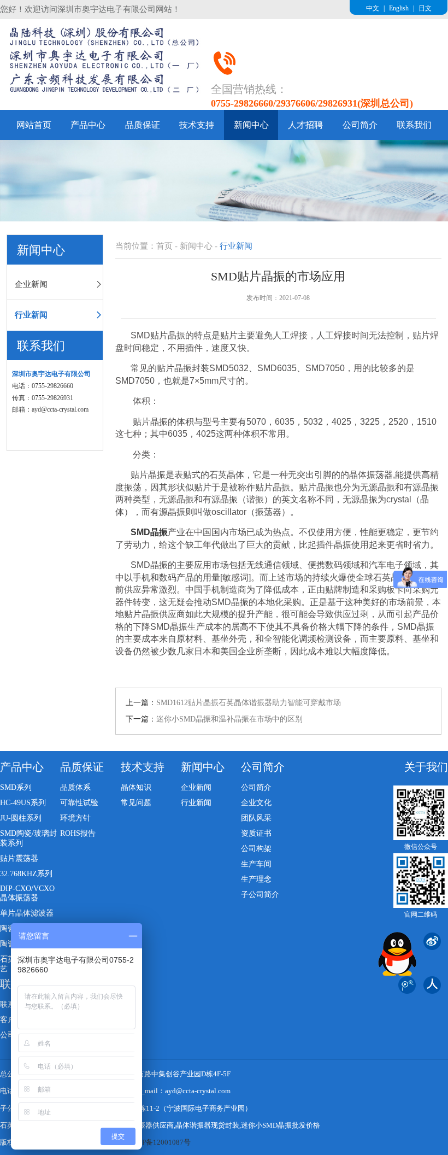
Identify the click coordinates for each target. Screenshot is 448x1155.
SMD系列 (16, 787)
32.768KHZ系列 (26, 874)
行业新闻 (31, 314)
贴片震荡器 (19, 858)
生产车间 (256, 864)
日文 (425, 8)
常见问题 (136, 803)
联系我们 (414, 125)
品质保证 (142, 125)
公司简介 (360, 125)
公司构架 (256, 849)
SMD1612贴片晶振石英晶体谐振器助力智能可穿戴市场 (248, 703)
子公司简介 (260, 894)
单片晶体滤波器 (27, 913)
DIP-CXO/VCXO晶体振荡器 (27, 893)
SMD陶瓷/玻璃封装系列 (28, 838)
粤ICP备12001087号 (159, 1142)
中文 (372, 8)
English (399, 8)
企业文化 (256, 803)
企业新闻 (31, 284)
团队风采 (256, 818)
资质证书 (256, 833)
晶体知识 (136, 787)
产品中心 (87, 125)
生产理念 (256, 879)
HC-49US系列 (23, 803)
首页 (164, 246)
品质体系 (75, 787)
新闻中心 (251, 125)
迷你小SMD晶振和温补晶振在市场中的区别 (229, 719)
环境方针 (75, 818)
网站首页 (33, 125)
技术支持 (196, 125)
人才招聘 (305, 125)
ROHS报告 (78, 833)
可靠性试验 (79, 803)
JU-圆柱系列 (21, 818)
